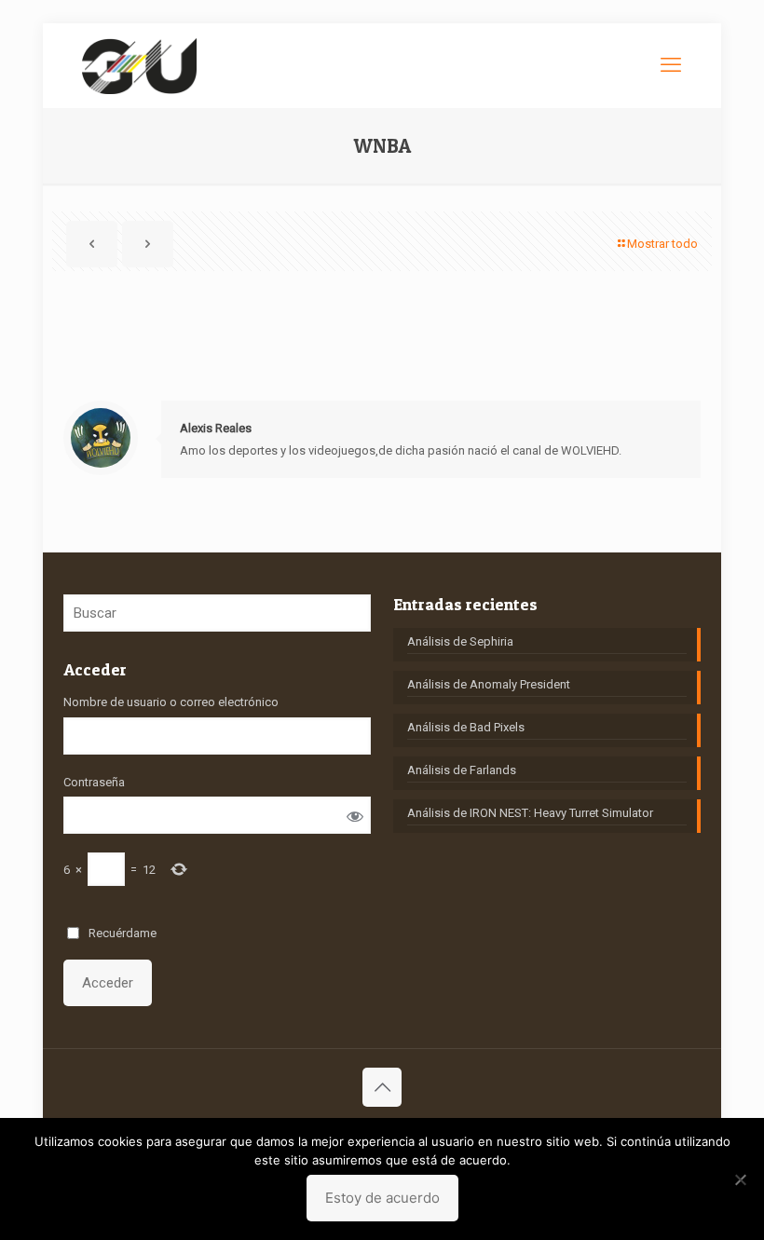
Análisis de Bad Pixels (466, 727)
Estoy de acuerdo (382, 1197)
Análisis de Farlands (461, 770)
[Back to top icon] (382, 1087)
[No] (740, 1179)
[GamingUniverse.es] (139, 65)
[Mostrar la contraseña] (354, 815)
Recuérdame (123, 933)
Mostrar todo (662, 244)
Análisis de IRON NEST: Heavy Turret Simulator (530, 813)
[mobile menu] (671, 65)
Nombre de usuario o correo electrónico (171, 702)
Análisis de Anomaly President (488, 684)
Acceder (107, 982)
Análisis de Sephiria (460, 641)
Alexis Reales (216, 428)
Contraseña (94, 782)
